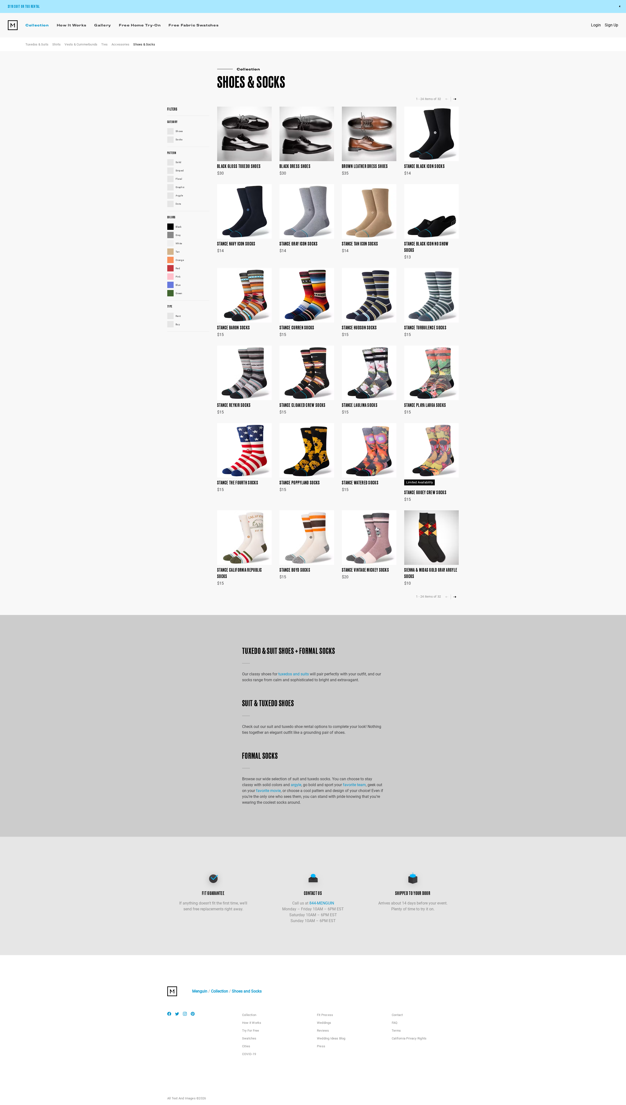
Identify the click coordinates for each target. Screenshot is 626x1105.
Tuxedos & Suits (36, 44)
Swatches (249, 1038)
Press (321, 1046)
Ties (104, 44)
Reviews (323, 1030)
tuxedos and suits (293, 674)
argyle (296, 784)
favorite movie (268, 790)
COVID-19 (249, 1054)
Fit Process (325, 1015)
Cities (246, 1046)
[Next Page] (455, 99)
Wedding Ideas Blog (331, 1038)
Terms (396, 1030)
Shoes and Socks (247, 991)
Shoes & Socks (144, 44)
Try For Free (250, 1030)
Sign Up (611, 25)
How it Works (251, 1023)
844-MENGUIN (321, 903)
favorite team (354, 784)
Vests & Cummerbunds (81, 44)
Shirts (56, 44)
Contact (397, 1015)
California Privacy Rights (409, 1038)
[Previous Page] (447, 99)
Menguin (199, 991)
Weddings (324, 1023)
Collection (219, 991)
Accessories (120, 44)
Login (596, 25)
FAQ (395, 1023)
